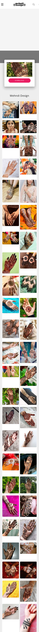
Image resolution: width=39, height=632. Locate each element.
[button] (2, 4)
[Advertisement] (19, 30)
